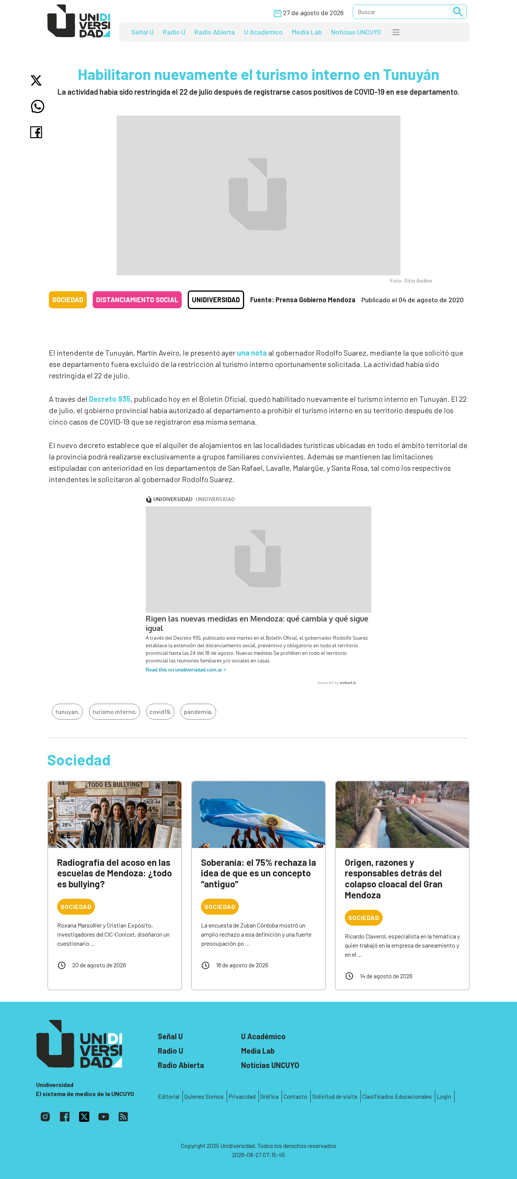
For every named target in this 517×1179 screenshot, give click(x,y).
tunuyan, (67, 711)
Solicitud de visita (334, 1096)
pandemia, (198, 711)
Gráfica (269, 1096)
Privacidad (242, 1096)
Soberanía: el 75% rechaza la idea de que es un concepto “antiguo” (258, 873)
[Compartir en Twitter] (37, 80)
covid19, (160, 711)
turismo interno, (114, 711)
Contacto (295, 1096)
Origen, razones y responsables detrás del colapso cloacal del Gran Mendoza (393, 878)
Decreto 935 (110, 398)
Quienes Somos (204, 1096)
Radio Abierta (215, 32)
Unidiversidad (216, 299)
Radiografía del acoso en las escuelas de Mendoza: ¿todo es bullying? (114, 873)
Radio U (174, 32)
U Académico (263, 32)
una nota (252, 352)
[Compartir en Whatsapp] (37, 106)
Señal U (142, 32)
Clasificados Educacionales (397, 1096)
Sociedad (67, 299)
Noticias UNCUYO (356, 32)
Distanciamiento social (137, 299)
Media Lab (307, 32)
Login (444, 1096)
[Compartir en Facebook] (37, 132)
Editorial (168, 1096)
